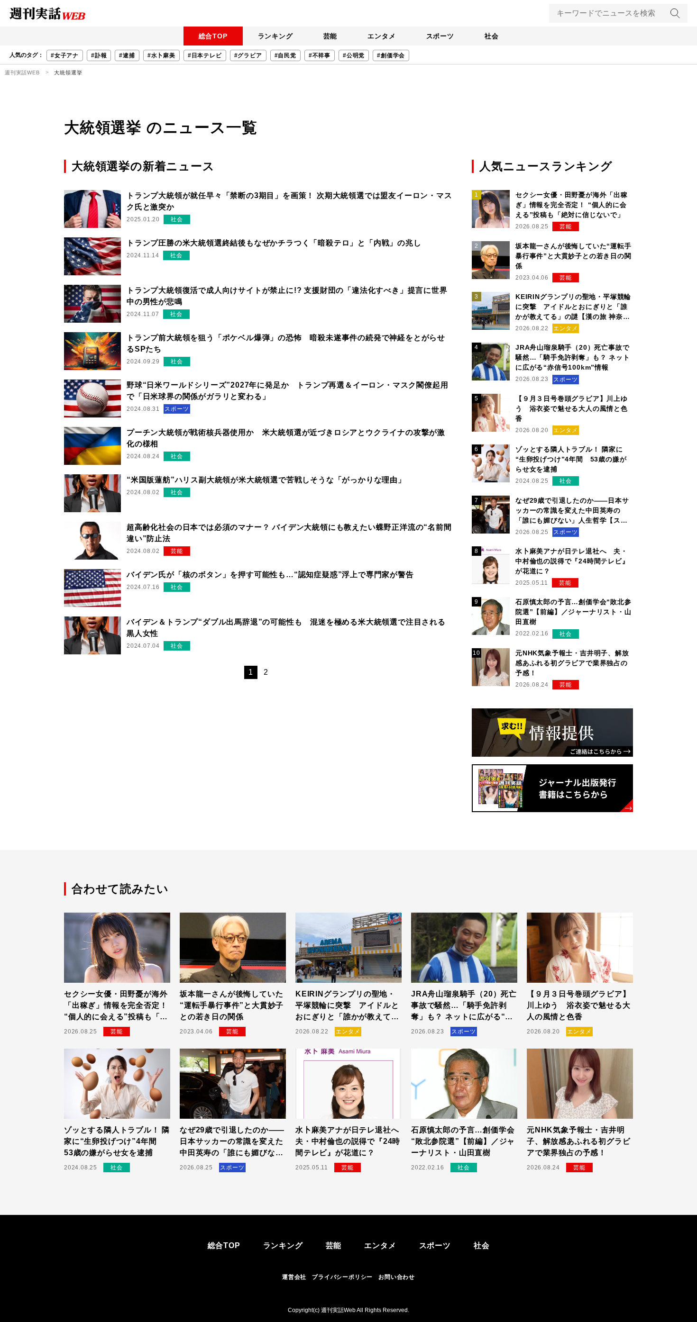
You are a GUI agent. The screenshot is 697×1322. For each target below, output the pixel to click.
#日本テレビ (205, 55)
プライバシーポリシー (342, 1277)
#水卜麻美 (161, 55)
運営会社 (294, 1277)
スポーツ (440, 36)
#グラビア (248, 55)
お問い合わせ (396, 1277)
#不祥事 (319, 55)
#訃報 (99, 55)
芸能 (330, 36)
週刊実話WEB (22, 72)
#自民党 (285, 55)
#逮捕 (127, 55)
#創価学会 (391, 55)
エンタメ (381, 36)
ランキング (275, 36)
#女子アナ (65, 55)
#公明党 (354, 55)
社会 (492, 36)
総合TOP (213, 36)
